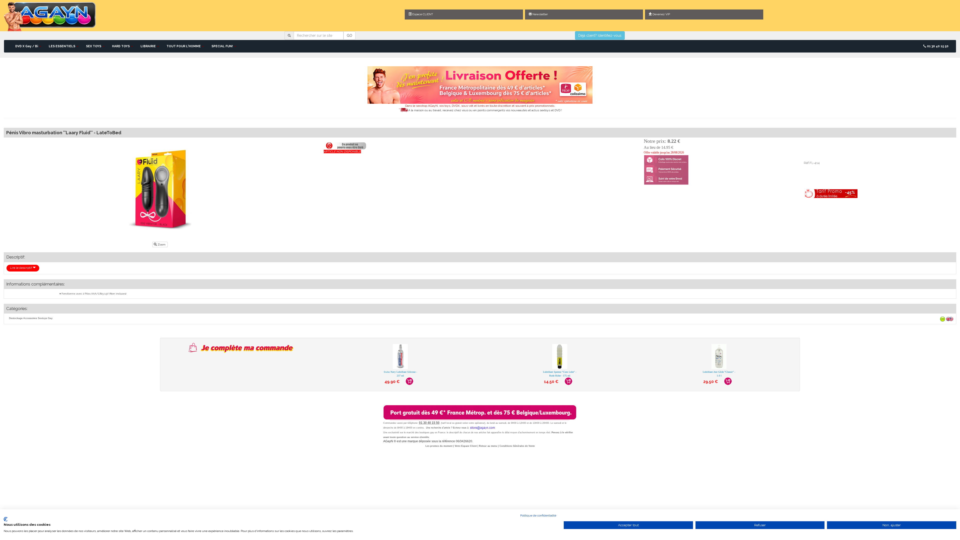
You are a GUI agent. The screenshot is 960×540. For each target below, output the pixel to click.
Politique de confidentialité (538, 515)
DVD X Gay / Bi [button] (27, 46)
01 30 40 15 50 (937, 46)
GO (349, 36)
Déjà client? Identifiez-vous (600, 36)
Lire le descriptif (21, 268)
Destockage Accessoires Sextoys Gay (30, 318)
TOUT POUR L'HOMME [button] (184, 46)
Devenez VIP (661, 14)
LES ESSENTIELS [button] (62, 46)
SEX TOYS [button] (94, 46)
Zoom (161, 244)
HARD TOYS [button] (121, 46)
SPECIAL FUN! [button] (223, 46)
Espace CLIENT (422, 14)
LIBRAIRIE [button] (148, 46)
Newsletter (540, 14)
